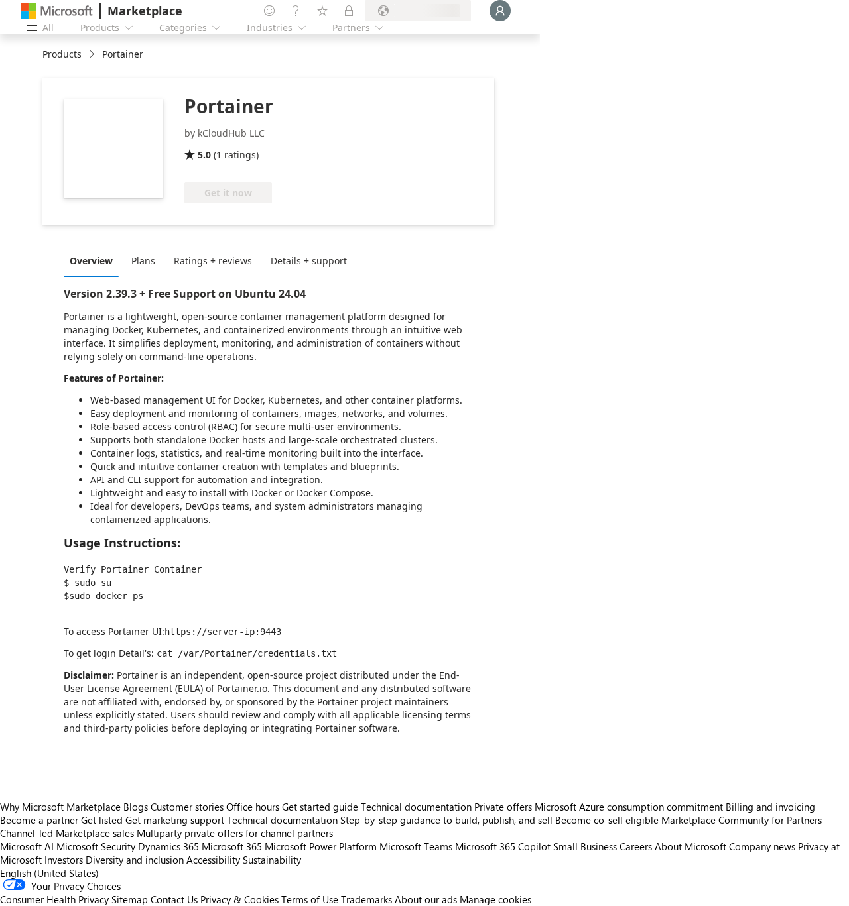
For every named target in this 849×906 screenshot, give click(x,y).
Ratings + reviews (213, 261)
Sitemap (129, 899)
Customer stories (187, 806)
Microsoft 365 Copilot (503, 846)
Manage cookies (495, 899)
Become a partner (39, 819)
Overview (91, 261)
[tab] (94, 260)
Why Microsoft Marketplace (60, 806)
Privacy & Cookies (239, 899)
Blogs (135, 806)
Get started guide (320, 806)
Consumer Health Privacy (54, 899)
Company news (762, 846)
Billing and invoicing (770, 806)
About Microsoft (690, 846)
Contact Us (174, 899)
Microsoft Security (95, 846)
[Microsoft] (57, 11)
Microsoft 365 (232, 846)
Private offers (503, 806)
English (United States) (49, 872)
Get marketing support (174, 819)
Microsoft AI (27, 846)
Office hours (252, 806)
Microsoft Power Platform (321, 846)
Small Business (585, 846)
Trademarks (366, 899)
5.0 (204, 154)
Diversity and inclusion (135, 859)
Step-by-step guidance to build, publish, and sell (446, 819)
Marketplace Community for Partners (741, 819)
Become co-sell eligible (607, 819)
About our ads (426, 899)
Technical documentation (416, 806)
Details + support (309, 261)
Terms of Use (309, 899)
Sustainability (272, 859)
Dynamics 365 (168, 846)
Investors (63, 859)
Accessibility (213, 859)
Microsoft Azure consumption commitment (630, 806)
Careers (636, 846)
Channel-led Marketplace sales (67, 833)
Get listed (102, 819)
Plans (143, 261)
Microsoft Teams (415, 846)
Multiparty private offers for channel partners (235, 833)
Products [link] (62, 54)
